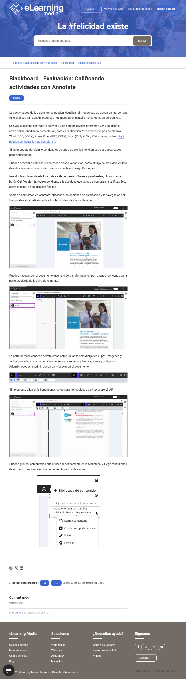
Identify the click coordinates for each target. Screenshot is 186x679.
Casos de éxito (18, 655)
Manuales (57, 661)
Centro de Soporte (104, 645)
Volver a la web (114, 9)
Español (89, 9)
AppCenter (57, 655)
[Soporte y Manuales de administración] (36, 14)
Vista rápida (58, 645)
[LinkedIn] (21, 568)
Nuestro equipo (18, 650)
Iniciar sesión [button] (166, 9)
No (56, 583)
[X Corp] (16, 568)
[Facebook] (11, 568)
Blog (12, 661)
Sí (45, 583)
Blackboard (67, 62)
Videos (97, 655)
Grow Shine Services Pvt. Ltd (163, 671)
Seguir (16, 98)
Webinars (56, 650)
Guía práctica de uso (89, 62)
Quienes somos (18, 645)
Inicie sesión (15, 612)
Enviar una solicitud (140, 9)
